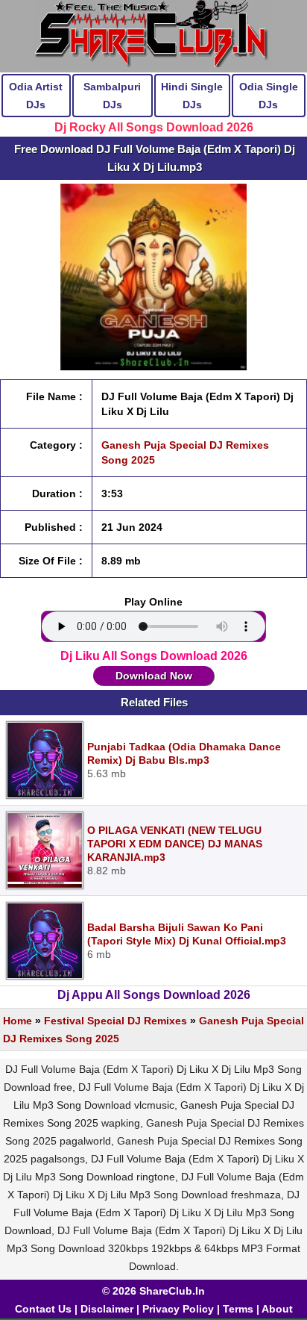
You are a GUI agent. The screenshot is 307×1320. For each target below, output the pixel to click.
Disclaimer (106, 1309)
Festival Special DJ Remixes (115, 1021)
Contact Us (43, 1309)
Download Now (153, 676)
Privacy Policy (178, 1309)
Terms (238, 1309)
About (277, 1309)
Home (17, 1021)
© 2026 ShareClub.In (153, 1291)
